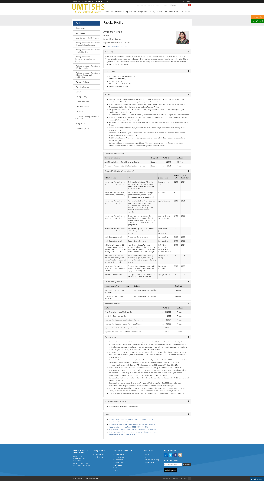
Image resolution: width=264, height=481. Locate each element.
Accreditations (119, 457)
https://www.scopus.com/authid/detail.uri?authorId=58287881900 (132, 429)
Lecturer (79, 92)
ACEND (160, 11)
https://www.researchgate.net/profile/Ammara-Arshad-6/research (132, 424)
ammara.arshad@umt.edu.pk (116, 46)
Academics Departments (125, 11)
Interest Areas (110, 71)
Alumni (158, 5)
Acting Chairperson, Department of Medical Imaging (87, 67)
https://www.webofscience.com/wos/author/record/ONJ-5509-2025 (132, 432)
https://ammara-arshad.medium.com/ (122, 435)
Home (137, 5)
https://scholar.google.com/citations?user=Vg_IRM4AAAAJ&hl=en (131, 419)
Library (147, 454)
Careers (164, 5)
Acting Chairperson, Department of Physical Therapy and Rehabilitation (87, 75)
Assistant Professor (83, 82)
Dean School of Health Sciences (87, 38)
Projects (108, 94)
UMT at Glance (119, 454)
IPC (146, 457)
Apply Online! (258, 21)
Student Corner (171, 11)
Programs (142, 11)
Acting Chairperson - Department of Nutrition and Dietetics (85, 59)
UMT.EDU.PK (186, 1)
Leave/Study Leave (83, 128)
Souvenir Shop (149, 462)
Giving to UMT (119, 462)
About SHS (108, 11)
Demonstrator (81, 33)
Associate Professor (83, 87)
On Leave (79, 111)
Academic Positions (112, 304)
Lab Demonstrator (82, 107)
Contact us (185, 11)
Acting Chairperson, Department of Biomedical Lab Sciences (87, 44)
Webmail (143, 5)
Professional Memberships (115, 401)
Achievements (110, 337)
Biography (109, 52)
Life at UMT (118, 465)
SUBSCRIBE (186, 464)
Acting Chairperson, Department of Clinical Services (87, 51)
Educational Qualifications (115, 282)
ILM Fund (151, 5)
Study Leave (80, 123)
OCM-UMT (175, 478)
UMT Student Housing (152, 460)
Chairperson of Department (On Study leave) (87, 117)
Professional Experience (114, 154)
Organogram (80, 28)
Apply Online (99, 457)
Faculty (152, 11)
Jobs (116, 470)
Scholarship (257, 17)
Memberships (119, 460)
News (116, 468)
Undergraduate (99, 454)
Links (107, 414)
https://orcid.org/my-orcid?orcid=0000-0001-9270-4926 (129, 427)
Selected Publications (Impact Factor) (119, 171)
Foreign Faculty (81, 97)
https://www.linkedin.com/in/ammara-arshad (124, 422)
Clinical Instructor (82, 102)
